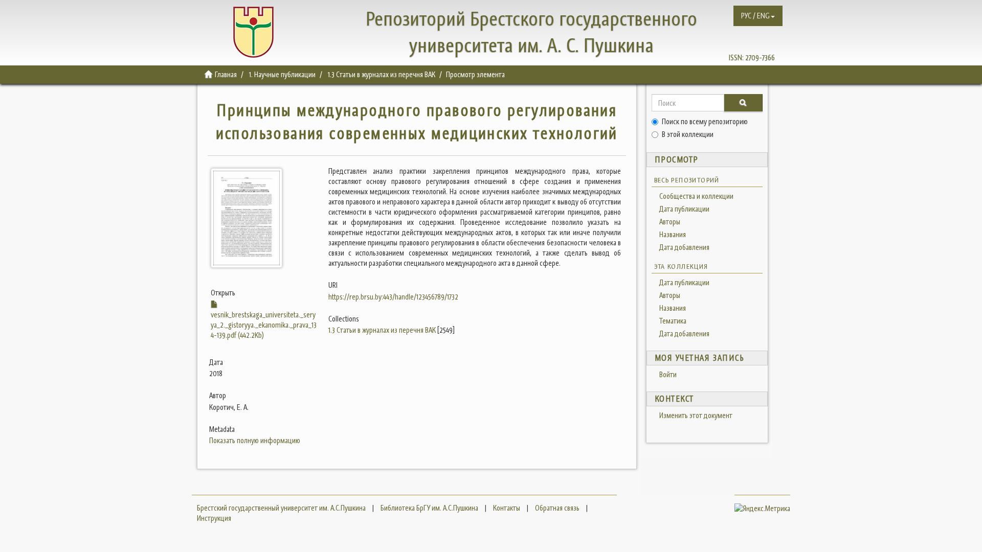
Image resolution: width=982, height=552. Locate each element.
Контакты (506, 508)
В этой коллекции (687, 134)
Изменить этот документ (695, 415)
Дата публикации (684, 209)
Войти (668, 374)
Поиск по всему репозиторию (705, 121)
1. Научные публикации (282, 74)
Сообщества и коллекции (696, 196)
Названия (672, 234)
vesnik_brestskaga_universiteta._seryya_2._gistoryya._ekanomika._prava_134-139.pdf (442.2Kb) (264, 325)
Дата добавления (684, 247)
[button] (758, 16)
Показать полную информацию (254, 440)
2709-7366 (760, 57)
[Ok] (743, 102)
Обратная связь (557, 508)
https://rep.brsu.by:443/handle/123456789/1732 (393, 297)
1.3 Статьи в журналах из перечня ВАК (381, 74)
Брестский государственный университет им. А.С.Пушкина (281, 508)
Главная (226, 74)
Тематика (672, 321)
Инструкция (214, 518)
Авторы (669, 221)
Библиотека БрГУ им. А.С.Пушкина (429, 508)
